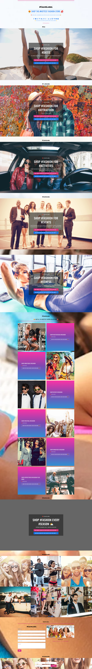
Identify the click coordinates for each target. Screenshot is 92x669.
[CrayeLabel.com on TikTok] (43, 19)
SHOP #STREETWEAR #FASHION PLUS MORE (30, 478)
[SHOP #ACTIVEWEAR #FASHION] (32, 337)
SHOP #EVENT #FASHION (56, 392)
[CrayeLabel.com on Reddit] (50, 19)
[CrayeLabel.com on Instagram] (37, 19)
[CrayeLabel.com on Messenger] (36, 19)
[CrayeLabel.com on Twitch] (52, 19)
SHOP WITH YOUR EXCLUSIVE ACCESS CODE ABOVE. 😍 (59, 339)
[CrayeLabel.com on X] (47, 19)
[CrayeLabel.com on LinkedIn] (49, 19)
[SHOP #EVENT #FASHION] (32, 394)
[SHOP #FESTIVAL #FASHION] (60, 423)
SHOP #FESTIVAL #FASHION (28, 421)
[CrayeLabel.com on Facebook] (34, 19)
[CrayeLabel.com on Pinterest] (39, 19)
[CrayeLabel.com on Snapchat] (41, 19)
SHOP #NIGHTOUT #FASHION (57, 450)
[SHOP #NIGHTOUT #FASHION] (32, 452)
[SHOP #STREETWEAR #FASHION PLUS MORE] (60, 481)
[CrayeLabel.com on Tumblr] (45, 19)
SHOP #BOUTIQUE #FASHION (28, 363)
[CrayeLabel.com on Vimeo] (54, 19)
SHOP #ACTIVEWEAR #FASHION (58, 335)
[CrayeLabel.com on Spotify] (58, 19)
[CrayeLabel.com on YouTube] (56, 19)
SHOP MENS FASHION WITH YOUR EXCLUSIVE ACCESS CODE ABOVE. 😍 (46, 63)
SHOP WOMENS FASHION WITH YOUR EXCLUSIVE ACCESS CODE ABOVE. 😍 (46, 60)
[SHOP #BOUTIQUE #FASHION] (60, 366)
